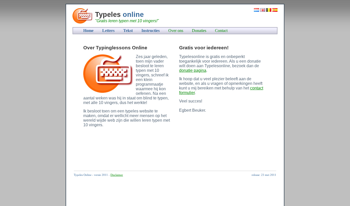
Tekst (128, 30)
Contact (221, 30)
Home (88, 30)
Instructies (150, 30)
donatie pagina (192, 70)
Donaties (199, 30)
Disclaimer (116, 175)
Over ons (175, 30)
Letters (108, 30)
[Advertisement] (172, 151)
